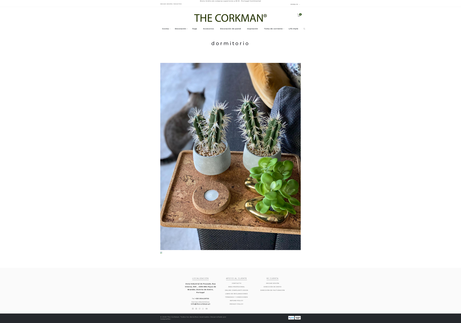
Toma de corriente (273, 29)
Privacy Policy (236, 304)
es (294, 4)
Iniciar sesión (272, 283)
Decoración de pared (230, 29)
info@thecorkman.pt (200, 304)
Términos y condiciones (236, 297)
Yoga (194, 29)
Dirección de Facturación (272, 290)
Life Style (293, 29)
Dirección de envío (272, 287)
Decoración (180, 29)
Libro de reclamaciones (236, 294)
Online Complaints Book (236, 290)
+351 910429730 (202, 298)
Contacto (236, 283)
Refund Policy (236, 300)
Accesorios (208, 29)
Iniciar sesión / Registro (171, 4)
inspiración (252, 29)
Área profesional (236, 287)
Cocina (165, 29)
